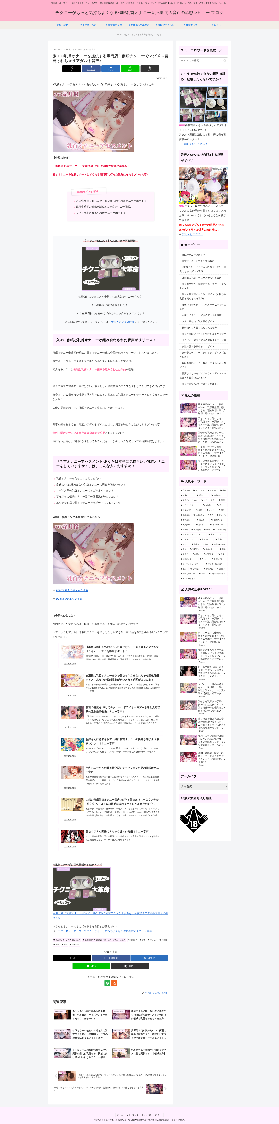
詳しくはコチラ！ (192, 234)
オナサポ (153, 940)
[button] (150, 68)
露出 (143, 940)
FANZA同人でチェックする (72, 590)
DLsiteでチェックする (69, 598)
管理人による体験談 (123, 321)
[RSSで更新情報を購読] (114, 983)
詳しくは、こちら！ (196, 144)
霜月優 (164, 940)
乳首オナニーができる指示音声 (68, 940)
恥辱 (65, 945)
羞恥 (57, 945)
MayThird (75, 945)
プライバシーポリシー (152, 1115)
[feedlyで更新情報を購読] (107, 983)
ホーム (120, 1115)
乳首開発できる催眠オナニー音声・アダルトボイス (105, 940)
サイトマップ (132, 1115)
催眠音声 (133, 940)
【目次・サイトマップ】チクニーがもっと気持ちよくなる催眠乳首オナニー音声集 (103, 931)
